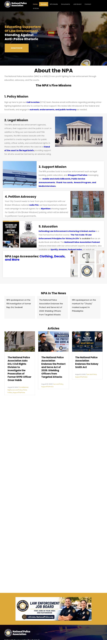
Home (35, 4)
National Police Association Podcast (82, 242)
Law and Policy (17, 390)
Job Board (77, 4)
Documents (65, 4)
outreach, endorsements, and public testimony (53, 109)
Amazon (63, 249)
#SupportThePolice (77, 175)
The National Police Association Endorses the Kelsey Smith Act (86, 362)
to (17, 150)
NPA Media (54, 4)
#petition (46, 208)
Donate (43, 4)
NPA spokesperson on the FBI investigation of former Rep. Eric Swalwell (18, 304)
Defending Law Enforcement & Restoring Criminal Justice (67, 231)
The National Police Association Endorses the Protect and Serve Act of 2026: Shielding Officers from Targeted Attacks (51, 307)
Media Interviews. (47, 186)
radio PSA (34, 205)
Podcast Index (75, 249)
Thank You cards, (65, 182)
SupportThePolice (19, 393)
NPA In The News (53, 293)
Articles (36, 8)
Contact (88, 4)
